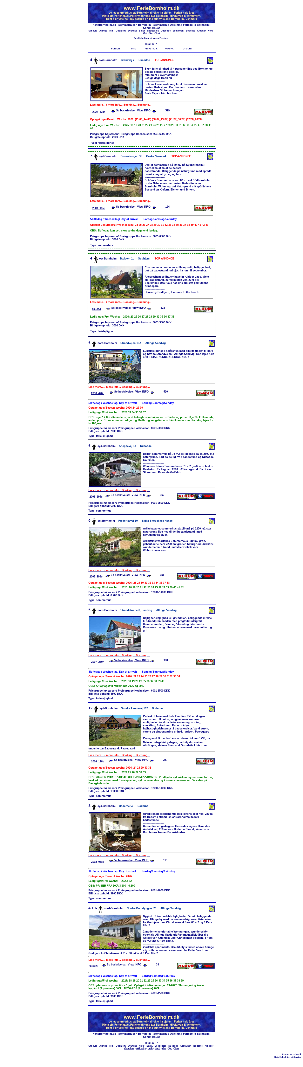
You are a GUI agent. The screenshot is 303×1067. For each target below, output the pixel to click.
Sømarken (178, 30)
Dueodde (166, 30)
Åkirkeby (141, 1048)
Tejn (111, 30)
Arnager (201, 30)
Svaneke (132, 30)
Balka (142, 30)
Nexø (141, 1046)
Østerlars (129, 1048)
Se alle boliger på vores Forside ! (151, 38)
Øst (145, 33)
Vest (157, 33)
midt (150, 1048)
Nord (210, 30)
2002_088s (97, 861)
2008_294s (95, 496)
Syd (151, 33)
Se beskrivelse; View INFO (133, 110)
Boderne (190, 30)
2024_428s (98, 111)
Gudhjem (121, 30)
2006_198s (97, 761)
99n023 (93, 966)
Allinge (103, 30)
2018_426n (97, 393)
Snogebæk (153, 30)
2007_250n (97, 661)
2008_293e (95, 576)
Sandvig (92, 30)
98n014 (96, 309)
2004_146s (98, 208)
